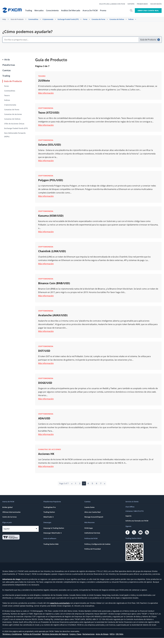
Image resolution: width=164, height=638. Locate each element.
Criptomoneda (48, 19)
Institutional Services (92, 533)
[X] (134, 532)
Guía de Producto (17, 19)
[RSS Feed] (147, 532)
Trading (6, 75)
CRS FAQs (119, 634)
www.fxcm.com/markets (60, 603)
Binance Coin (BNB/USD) (54, 283)
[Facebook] (127, 532)
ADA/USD (44, 418)
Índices (131, 19)
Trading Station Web (50, 544)
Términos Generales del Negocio (55, 634)
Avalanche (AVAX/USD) (52, 315)
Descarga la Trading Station (53, 528)
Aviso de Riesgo (102, 634)
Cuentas (6, 70)
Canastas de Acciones (13, 114)
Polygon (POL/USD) (50, 180)
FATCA (112, 634)
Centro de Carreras (9, 517)
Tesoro (7, 95)
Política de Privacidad (92, 549)
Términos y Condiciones (12, 634)
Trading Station (49, 512)
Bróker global (7, 507)
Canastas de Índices (116, 19)
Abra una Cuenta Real (92, 512)
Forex (85, 19)
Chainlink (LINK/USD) (52, 251)
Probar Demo (142, 4)
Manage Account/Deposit (93, 517)
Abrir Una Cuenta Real (148, 10)
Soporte (131, 4)
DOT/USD (44, 350)
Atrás (7, 59)
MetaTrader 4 (48, 517)
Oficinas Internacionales (11, 512)
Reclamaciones (88, 634)
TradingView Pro (49, 507)
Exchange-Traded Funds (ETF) (68, 19)
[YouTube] (140, 532)
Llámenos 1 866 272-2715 (134, 511)
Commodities (33, 19)
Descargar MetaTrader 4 (52, 533)
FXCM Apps (88, 528)
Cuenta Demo (89, 507)
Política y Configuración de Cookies (97, 544)
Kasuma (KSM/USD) (50, 215)
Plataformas (8, 64)
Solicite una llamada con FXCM (112, 4)
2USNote (44, 80)
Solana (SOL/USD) (49, 144)
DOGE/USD (45, 383)
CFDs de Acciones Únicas (14, 123)
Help (4, 19)
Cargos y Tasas (75, 634)
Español (6, 529)
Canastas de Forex (98, 19)
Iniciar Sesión (156, 4)
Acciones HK (46, 454)
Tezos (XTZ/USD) (48, 112)
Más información (46, 93)
